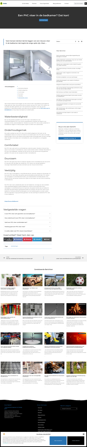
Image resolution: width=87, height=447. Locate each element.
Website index (41, 427)
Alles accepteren (58, 440)
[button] (83, 434)
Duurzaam (20, 94)
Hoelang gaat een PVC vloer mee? (28, 226)
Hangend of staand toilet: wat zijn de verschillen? (68, 84)
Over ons (40, 407)
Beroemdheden (41, 422)
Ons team (40, 410)
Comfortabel (21, 92)
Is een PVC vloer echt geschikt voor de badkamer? (28, 213)
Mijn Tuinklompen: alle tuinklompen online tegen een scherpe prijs (68, 109)
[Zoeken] (86, 3)
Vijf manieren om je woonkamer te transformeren (9, 376)
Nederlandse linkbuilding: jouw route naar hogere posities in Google (45, 431)
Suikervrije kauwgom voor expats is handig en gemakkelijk (67, 81)
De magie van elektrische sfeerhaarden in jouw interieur (76, 318)
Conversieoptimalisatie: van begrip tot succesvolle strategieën (68, 104)
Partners (34, 3)
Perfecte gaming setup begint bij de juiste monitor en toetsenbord (69, 96)
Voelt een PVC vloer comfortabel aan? (28, 222)
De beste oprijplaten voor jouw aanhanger (66, 77)
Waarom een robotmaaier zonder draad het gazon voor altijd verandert (68, 64)
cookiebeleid (5, 443)
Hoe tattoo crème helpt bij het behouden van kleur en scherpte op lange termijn (69, 100)
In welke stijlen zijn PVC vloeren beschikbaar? (28, 231)
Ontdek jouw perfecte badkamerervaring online (29, 347)
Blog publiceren (57, 3)
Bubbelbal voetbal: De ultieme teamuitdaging (74, 288)
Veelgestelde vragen (23, 97)
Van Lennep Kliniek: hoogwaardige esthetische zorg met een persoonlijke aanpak (69, 88)
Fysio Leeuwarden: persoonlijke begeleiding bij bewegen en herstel (68, 56)
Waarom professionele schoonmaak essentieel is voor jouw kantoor (53, 347)
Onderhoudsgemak (22, 90)
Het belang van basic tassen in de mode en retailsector (67, 113)
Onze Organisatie (44, 3)
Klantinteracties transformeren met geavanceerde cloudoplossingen (75, 347)
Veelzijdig (20, 96)
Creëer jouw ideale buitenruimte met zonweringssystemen (54, 318)
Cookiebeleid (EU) (42, 420)
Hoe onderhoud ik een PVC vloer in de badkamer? (28, 218)
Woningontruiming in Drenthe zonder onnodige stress (68, 69)
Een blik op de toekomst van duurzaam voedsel (54, 376)
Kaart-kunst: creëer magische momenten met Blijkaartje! (67, 73)
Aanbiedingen (43, 20)
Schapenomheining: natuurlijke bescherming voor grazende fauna (53, 288)
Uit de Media (41, 424)
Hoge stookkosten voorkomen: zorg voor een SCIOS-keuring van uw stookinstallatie (69, 60)
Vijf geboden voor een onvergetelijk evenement (32, 376)
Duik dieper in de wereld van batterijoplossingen (8, 318)
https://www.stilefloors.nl (11, 201)
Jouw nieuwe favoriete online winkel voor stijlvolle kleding (10, 347)
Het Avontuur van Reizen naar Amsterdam (66, 92)
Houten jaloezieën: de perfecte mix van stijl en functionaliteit (32, 318)
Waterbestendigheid (23, 88)
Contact (67, 3)
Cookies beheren (76, 440)
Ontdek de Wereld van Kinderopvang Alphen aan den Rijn (75, 376)
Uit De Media (25, 3)
